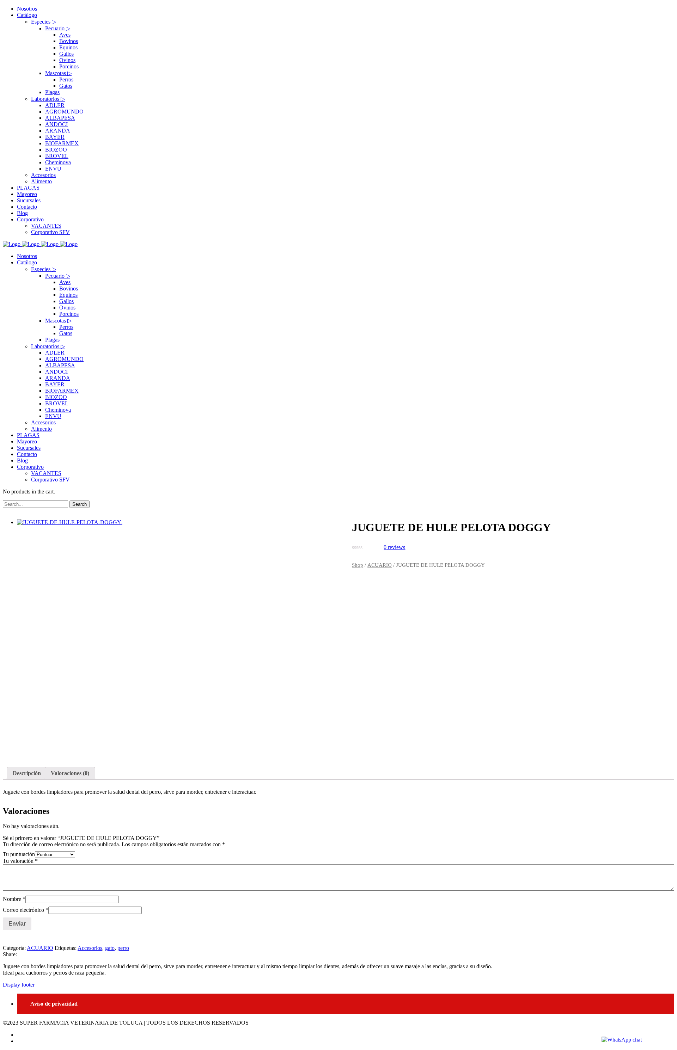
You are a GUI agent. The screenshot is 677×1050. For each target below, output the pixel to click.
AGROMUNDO (64, 359)
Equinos (68, 295)
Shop (357, 565)
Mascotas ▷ (58, 321)
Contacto (27, 454)
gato (110, 948)
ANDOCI (56, 372)
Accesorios (43, 422)
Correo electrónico (25, 910)
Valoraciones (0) (70, 773)
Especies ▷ (43, 269)
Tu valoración (20, 861)
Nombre (14, 899)
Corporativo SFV (50, 480)
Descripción (27, 773)
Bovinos (68, 288)
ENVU (53, 416)
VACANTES (46, 473)
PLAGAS (28, 435)
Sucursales (29, 448)
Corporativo (30, 467)
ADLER (55, 353)
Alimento (41, 429)
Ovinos (67, 308)
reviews (394, 547)
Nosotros (27, 256)
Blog (22, 460)
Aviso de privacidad (54, 1004)
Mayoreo (27, 441)
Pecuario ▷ (57, 276)
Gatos (65, 333)
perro (123, 948)
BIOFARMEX (62, 391)
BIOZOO (56, 397)
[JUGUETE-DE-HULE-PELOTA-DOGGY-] (171, 634)
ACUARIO (379, 565)
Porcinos (69, 314)
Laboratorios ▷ (48, 346)
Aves (65, 282)
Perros (66, 327)
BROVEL (56, 403)
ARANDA (57, 378)
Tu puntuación (19, 854)
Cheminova (58, 410)
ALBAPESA (60, 365)
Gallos (66, 301)
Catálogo (27, 262)
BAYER (55, 384)
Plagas (52, 340)
